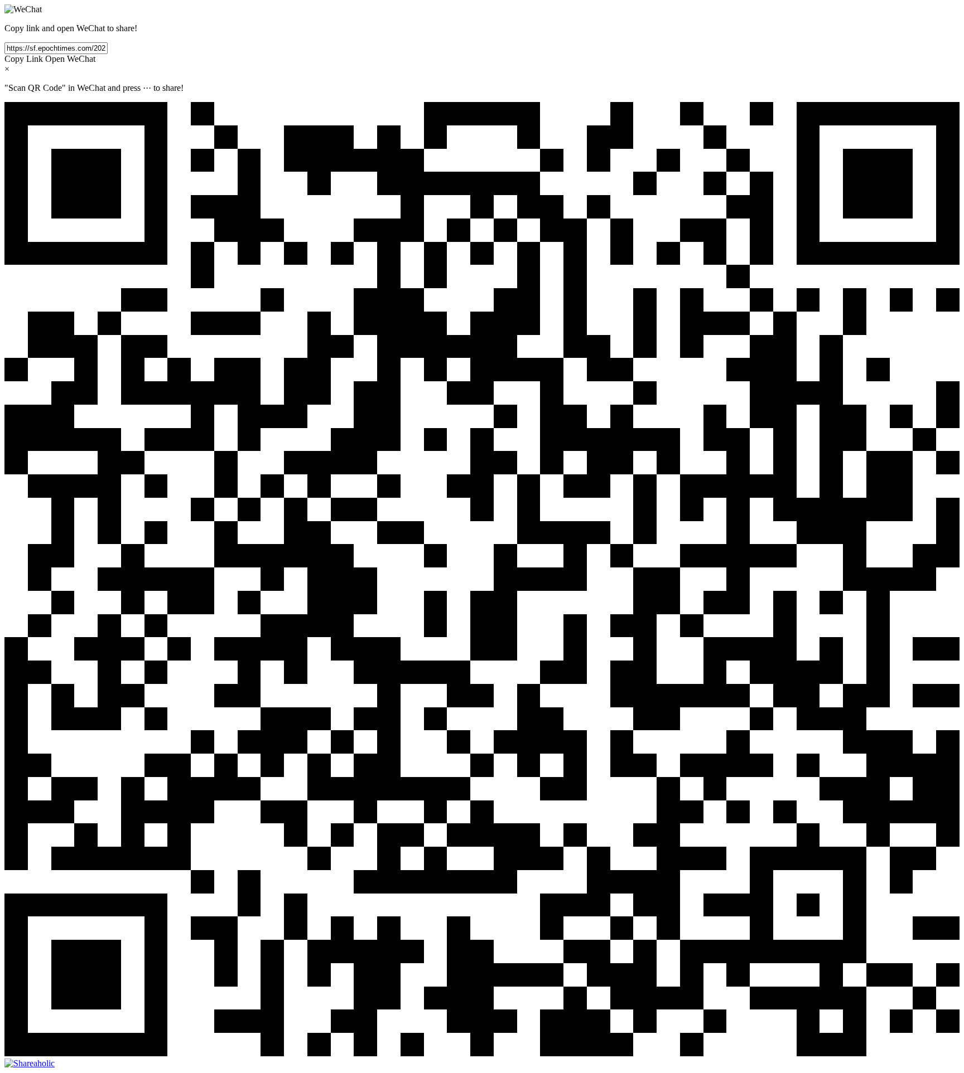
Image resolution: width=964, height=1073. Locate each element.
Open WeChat (70, 59)
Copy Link (23, 59)
